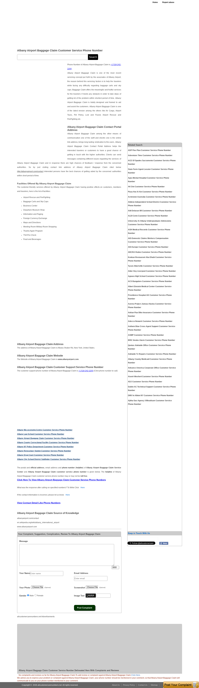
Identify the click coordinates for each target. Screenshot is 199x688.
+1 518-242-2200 (86, 371)
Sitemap (154, 685)
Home (155, 2)
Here (83, 487)
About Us (116, 685)
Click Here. (136, 675)
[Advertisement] (93, 23)
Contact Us (142, 685)
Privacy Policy (129, 685)
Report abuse (168, 2)
